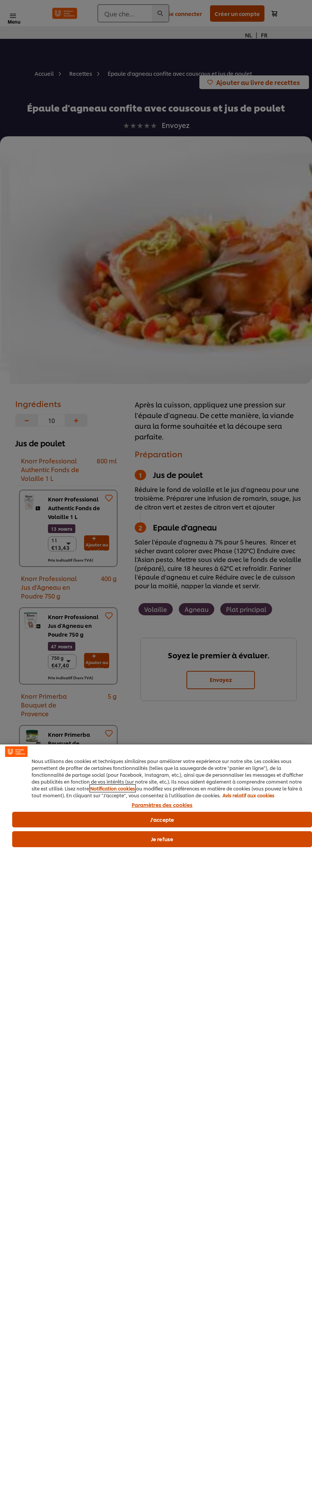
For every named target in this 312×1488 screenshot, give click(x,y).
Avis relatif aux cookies (248, 795)
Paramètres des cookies (162, 805)
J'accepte (162, 819)
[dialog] (156, 1116)
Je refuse (162, 838)
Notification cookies (112, 788)
